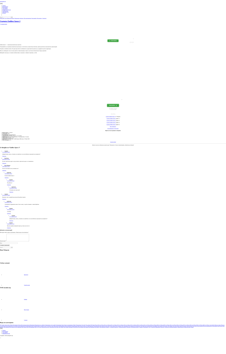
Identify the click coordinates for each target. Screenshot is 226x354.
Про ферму (71, 327)
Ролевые (107, 327)
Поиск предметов (68, 326)
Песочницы (56, 326)
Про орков (180, 326)
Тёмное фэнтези (180, 327)
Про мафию (170, 326)
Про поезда (195, 326)
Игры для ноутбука (211, 325)
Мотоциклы (22, 326)
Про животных (137, 326)
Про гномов (112, 326)
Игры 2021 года (170, 325)
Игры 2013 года (118, 325)
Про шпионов (102, 327)
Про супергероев (50, 327)
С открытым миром (122, 327)
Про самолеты (12, 327)
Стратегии (44, 18)
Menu (1, 3)
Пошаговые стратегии (18, 18)
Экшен (192, 327)
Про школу (97, 327)
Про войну (108, 326)
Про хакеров (80, 327)
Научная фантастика (29, 326)
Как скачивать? (113, 126)
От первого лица (42, 326)
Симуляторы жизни (135, 327)
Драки (93, 325)
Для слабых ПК (5, 11)
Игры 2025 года (197, 325)
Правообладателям (6, 333)
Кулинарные (10, 326)
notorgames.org (3, 1)
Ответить (4, 156)
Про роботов (214, 326)
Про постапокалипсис (207, 326)
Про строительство (43, 327)
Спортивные (145, 327)
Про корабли (34, 18)
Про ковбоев (154, 326)
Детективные (78, 325)
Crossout (25, 320)
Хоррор (185, 327)
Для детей (83, 325)
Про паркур (184, 326)
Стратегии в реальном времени (170, 327)
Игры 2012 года (111, 325)
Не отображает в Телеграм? (113, 128)
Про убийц (66, 327)
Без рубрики (10, 325)
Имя (1, 243)
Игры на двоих (218, 325)
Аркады (6, 325)
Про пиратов (189, 326)
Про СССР (37, 327)
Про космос (39, 18)
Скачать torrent (113, 141)
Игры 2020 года (164, 325)
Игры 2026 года (203, 325)
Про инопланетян (27, 18)
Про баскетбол (90, 326)
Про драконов (131, 326)
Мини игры (17, 326)
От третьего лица (49, 326)
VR (0, 325)
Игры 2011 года (104, 325)
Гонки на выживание (68, 325)
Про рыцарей (6, 327)
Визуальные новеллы (25, 325)
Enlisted (25, 299)
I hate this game (27, 285)
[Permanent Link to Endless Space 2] (13, 37)
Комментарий (3, 240)
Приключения (74, 326)
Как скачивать (5, 6)
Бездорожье (15, 325)
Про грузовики (118, 326)
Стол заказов (5, 8)
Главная (4, 5)
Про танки (56, 327)
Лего (14, 326)
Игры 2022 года (177, 325)
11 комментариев (3, 24)
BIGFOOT (26, 274)
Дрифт (74, 325)
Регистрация (4, 7)
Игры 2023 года (184, 325)
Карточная (5, 326)
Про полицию (200, 326)
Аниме (3, 325)
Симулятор (128, 327)
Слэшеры (141, 327)
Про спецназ (24, 327)
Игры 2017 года (3, 18)
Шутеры (4, 13)
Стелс (149, 327)
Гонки (62, 325)
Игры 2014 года (124, 325)
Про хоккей (86, 327)
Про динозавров (125, 326)
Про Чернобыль (91, 327)
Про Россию (220, 326)
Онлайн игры (5, 10)
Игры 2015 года (131, 325)
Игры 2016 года (137, 325)
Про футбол (75, 327)
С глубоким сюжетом (113, 327)
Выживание (32, 325)
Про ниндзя (175, 326)
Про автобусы (80, 326)
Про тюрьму (61, 327)
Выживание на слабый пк (40, 325)
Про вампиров (96, 326)
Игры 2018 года (151, 325)
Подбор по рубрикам (6, 9)
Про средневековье (30, 327)
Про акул (85, 326)
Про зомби (142, 326)
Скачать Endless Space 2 (10, 21)
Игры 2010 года (98, 325)
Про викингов (102, 326)
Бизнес (19, 325)
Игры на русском (10, 18)
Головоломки (58, 325)
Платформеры (61, 326)
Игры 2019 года (157, 325)
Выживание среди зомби (51, 325)
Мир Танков (26, 309)
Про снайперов (18, 327)
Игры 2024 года (190, 325)
